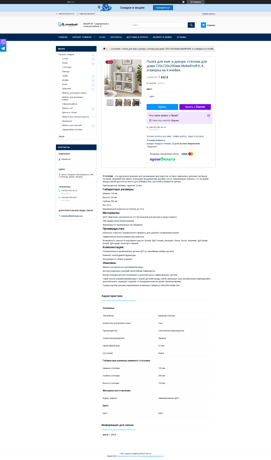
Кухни (64, 84)
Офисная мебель (69, 104)
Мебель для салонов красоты (75, 117)
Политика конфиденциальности (151, 456)
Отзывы (181, 37)
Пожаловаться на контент (127, 456)
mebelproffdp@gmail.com (72, 216)
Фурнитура (67, 121)
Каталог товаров (82, 37)
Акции (61, 136)
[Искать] (191, 25)
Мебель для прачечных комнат (72, 98)
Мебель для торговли (72, 125)
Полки (65, 63)
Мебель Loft (67, 108)
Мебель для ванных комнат (74, 93)
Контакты (116, 37)
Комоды (65, 71)
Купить (162, 107)
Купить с (190, 107)
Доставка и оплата (137, 37)
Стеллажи (115, 49)
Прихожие (66, 88)
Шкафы (65, 80)
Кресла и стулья (69, 112)
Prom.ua (148, 454)
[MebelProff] (68, 30)
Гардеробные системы (72, 129)
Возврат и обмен (162, 37)
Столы (65, 59)
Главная (62, 37)
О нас (102, 37)
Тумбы (65, 76)
